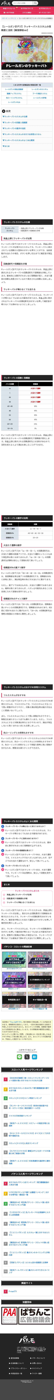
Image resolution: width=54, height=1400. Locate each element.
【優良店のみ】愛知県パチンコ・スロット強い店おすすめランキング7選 (29, 1223)
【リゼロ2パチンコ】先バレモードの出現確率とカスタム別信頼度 (29, 1213)
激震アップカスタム (14, 94)
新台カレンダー (14, 989)
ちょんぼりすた (16, 1022)
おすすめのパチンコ (14, 969)
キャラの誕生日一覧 (40, 1009)
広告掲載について (17, 1363)
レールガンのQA (14, 102)
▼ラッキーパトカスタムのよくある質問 (18, 140)
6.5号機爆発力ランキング (40, 989)
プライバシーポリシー (19, 1368)
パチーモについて (38, 1358)
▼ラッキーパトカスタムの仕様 (15, 117)
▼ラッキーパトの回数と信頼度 (15, 123)
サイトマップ (37, 1368)
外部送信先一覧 (16, 1373)
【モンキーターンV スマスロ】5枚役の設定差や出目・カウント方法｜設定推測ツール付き (28, 1107)
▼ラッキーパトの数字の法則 (14, 128)
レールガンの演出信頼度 (14, 89)
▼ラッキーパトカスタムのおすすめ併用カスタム (22, 134)
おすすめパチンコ (27, 8)
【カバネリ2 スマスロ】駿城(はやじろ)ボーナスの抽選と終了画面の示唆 (29, 1152)
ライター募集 (37, 1373)
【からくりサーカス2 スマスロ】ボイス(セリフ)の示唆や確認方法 (29, 1134)
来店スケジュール (9, 8)
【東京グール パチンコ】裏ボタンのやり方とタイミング (29, 1271)
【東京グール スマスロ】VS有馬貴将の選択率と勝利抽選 (29, 1162)
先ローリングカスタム (14, 98)
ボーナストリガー (45, 13)
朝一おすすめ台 (9, 13)
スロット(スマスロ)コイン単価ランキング (25, 1098)
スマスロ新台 (26, 13)
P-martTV (13, 1291)
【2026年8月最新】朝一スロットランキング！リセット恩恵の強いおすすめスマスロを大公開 (29, 1079)
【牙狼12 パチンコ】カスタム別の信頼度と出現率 (28, 1263)
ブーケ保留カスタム (40, 94)
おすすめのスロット (40, 969)
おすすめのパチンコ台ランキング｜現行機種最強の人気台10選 (29, 1183)
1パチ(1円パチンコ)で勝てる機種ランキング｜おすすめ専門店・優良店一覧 (29, 1193)
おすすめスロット (45, 8)
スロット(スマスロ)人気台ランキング (23, 1143)
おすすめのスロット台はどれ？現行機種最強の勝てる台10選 (29, 1089)
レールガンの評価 (39, 98)
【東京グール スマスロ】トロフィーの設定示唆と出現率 (29, 1124)
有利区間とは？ (14, 1009)
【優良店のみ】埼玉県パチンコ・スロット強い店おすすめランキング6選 (29, 1203)
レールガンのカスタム (40, 89)
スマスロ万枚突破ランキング (20, 1116)
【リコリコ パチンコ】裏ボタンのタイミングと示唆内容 (29, 1254)
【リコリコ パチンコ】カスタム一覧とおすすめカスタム (29, 1234)
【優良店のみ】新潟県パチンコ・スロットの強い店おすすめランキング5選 (29, 1244)
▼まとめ (6, 146)
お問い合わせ (37, 1363)
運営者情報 (15, 1358)
